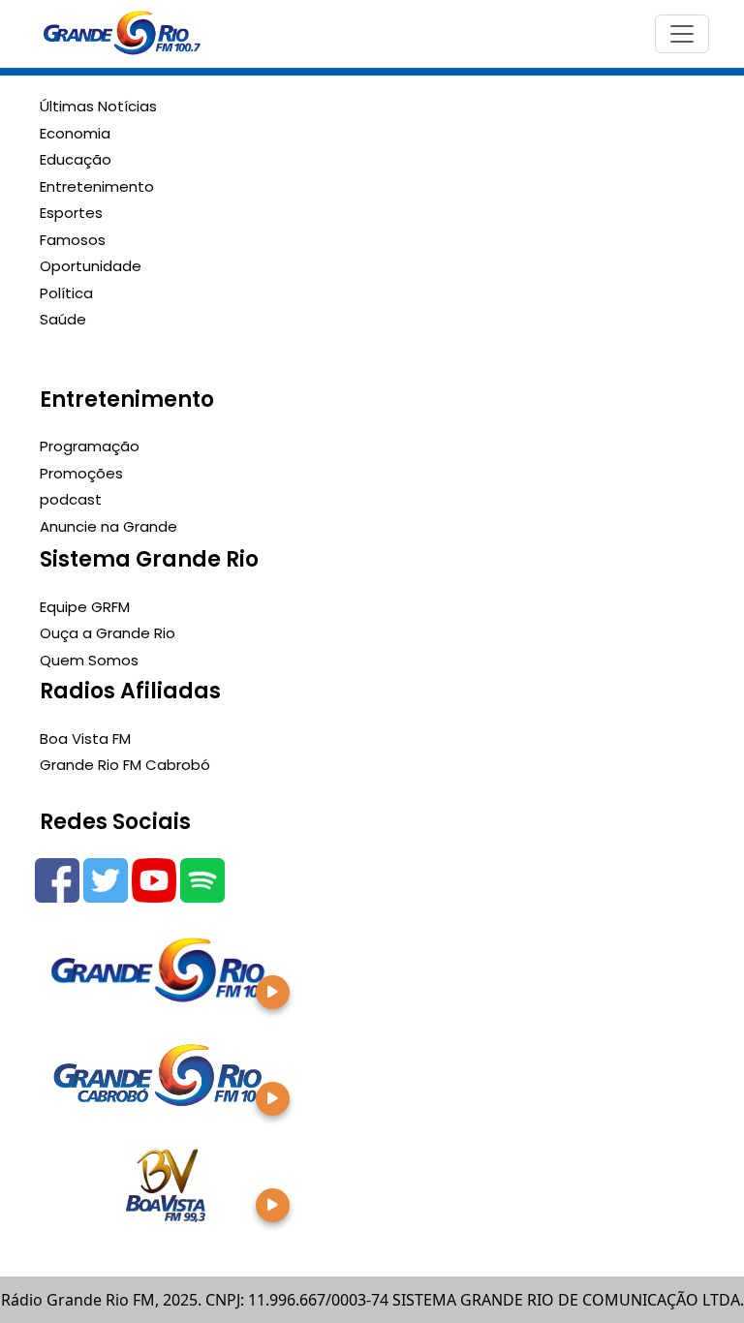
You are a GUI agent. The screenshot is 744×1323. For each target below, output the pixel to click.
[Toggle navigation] (682, 34)
